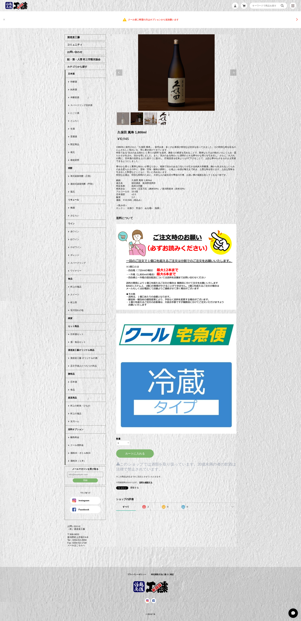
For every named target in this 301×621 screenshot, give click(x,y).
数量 (118, 438)
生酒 (72, 128)
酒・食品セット (78, 342)
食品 (70, 278)
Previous (119, 72)
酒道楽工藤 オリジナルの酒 (83, 358)
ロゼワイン (75, 247)
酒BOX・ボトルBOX (80, 453)
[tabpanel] (176, 72)
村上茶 (73, 302)
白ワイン (74, 239)
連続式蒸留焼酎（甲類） (82, 184)
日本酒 (71, 73)
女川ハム (74, 421)
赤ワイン (74, 231)
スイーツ (74, 294)
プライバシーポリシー (136, 574)
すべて (126, 506)
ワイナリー (75, 270)
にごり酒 (74, 113)
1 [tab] (123, 118)
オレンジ (74, 255)
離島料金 (74, 437)
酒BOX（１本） (78, 461)
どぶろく (74, 121)
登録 (85, 480)
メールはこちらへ (75, 545)
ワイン (71, 223)
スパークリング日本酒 (81, 105)
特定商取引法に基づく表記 (162, 574)
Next (233, 72)
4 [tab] (164, 118)
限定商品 (74, 144)
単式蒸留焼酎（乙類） (81, 176)
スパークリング (78, 263)
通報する (134, 487)
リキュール (73, 199)
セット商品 (73, 326)
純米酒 (73, 89)
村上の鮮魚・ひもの (80, 405)
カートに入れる (135, 453)
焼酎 (70, 168)
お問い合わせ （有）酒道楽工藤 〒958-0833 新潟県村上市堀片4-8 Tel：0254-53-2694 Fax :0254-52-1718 (76, 534)
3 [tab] (150, 118)
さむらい (74, 215)
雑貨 (70, 318)
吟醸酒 (73, 81)
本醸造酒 (74, 97)
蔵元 (72, 152)
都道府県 (74, 160)
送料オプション (75, 429)
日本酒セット (77, 334)
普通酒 (73, 136)
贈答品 (71, 374)
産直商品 (72, 397)
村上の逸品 (75, 286)
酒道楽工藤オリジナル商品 (81, 350)
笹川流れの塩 (77, 310)
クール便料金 (77, 445)
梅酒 (72, 207)
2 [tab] (137, 118)
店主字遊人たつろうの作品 (83, 366)
